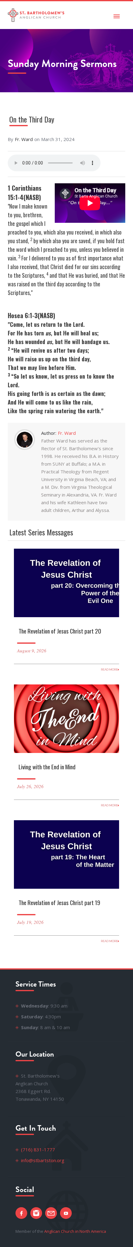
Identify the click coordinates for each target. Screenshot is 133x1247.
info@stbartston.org (42, 1160)
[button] (116, 15)
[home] (36, 15)
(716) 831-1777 (38, 1149)
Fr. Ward (24, 139)
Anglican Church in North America (75, 1231)
